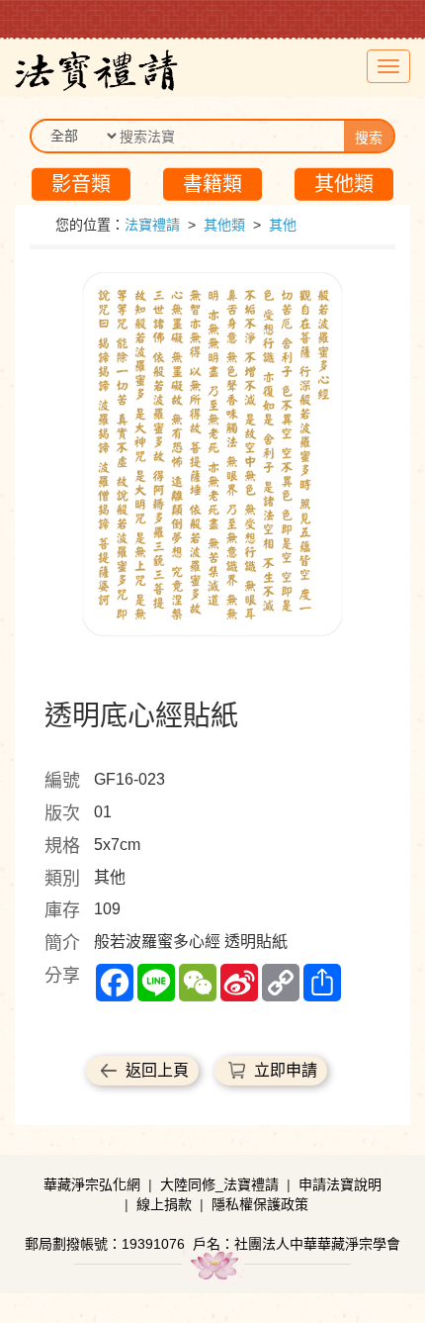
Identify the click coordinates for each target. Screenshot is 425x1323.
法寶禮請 (152, 225)
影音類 (81, 184)
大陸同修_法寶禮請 (219, 1184)
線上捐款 (164, 1204)
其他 (283, 225)
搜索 (368, 137)
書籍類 (212, 184)
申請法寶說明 (340, 1184)
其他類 (344, 184)
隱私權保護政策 (260, 1204)
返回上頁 (157, 1070)
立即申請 (285, 1070)
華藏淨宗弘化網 (91, 1184)
